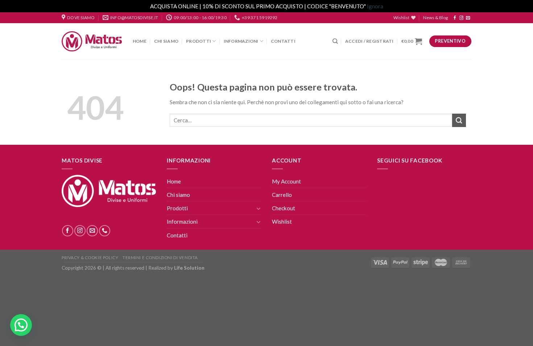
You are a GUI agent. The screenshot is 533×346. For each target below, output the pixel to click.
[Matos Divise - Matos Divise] (92, 41)
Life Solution (189, 268)
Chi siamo (166, 41)
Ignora (375, 6)
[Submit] (459, 120)
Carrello (282, 194)
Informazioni (241, 41)
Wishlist (282, 221)
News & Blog (435, 17)
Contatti (283, 41)
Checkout (283, 208)
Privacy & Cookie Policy (90, 257)
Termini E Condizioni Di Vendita (160, 257)
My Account (286, 181)
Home (139, 41)
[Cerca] (335, 41)
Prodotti (198, 41)
